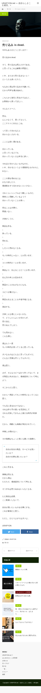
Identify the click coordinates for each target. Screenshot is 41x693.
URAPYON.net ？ (7, 655)
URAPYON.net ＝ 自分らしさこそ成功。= (21, 682)
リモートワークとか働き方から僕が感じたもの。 (26, 584)
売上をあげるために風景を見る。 (26, 635)
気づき (4, 14)
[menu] (38, 3)
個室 (3, 674)
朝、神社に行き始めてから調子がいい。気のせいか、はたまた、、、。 (26, 611)
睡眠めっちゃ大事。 (22, 569)
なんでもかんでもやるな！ (24, 622)
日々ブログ (5, 663)
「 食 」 (4, 669)
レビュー (5, 671)
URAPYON (12, 539)
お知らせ (5, 660)
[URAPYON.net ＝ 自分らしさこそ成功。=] (17, 4)
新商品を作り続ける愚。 (23, 596)
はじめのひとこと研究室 (23, 592)
